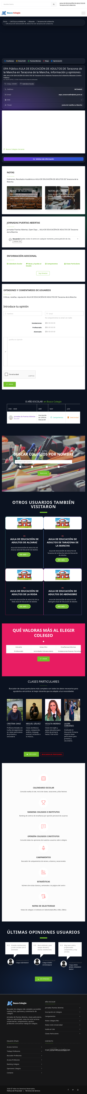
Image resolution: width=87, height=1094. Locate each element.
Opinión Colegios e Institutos (43, 836)
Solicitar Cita (17, 241)
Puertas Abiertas (35, 61)
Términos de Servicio (32, 1091)
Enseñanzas (10, 61)
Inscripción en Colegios (53, 1012)
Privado (51, 467)
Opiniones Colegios (14, 1068)
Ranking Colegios (13, 1064)
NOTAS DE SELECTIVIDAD (23, 190)
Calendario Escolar (28, 84)
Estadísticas (43, 881)
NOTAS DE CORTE (57, 190)
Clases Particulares (43, 681)
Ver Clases (32, 754)
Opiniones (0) (57, 61)
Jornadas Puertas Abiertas (54, 1008)
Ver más (23, 554)
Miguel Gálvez (33, 723)
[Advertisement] (43, 42)
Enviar (10, 384)
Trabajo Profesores (13, 1051)
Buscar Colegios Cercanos (15, 149)
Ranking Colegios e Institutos (43, 812)
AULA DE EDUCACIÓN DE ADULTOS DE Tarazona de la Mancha (62, 542)
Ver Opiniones (44, 979)
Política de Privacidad (14, 1091)
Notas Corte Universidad (53, 1025)
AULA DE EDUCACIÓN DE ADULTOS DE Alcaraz (24, 540)
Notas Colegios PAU (52, 1021)
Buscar (44, 473)
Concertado (38, 467)
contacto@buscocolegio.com (60, 1050)
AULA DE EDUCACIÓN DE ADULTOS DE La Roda (24, 592)
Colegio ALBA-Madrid (22, 963)
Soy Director (43, 273)
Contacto (10, 1073)
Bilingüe (63, 467)
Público (24, 467)
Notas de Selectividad (43, 906)
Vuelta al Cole (50, 1029)
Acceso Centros (12, 1047)
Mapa (47, 61)
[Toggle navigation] (83, 13)
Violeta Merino (53, 723)
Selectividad (74, 417)
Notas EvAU (22, 61)
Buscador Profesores (14, 1056)
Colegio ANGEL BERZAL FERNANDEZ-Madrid (75, 967)
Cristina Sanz (14, 723)
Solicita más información (44, 159)
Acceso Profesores (13, 1060)
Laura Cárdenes (69, 724)
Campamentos (58, 417)
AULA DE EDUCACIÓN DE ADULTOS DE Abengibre (62, 592)
